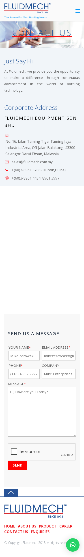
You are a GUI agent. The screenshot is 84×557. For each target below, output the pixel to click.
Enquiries (40, 531)
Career (65, 526)
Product (47, 526)
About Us (27, 526)
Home (9, 526)
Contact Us (16, 531)
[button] (73, 545)
